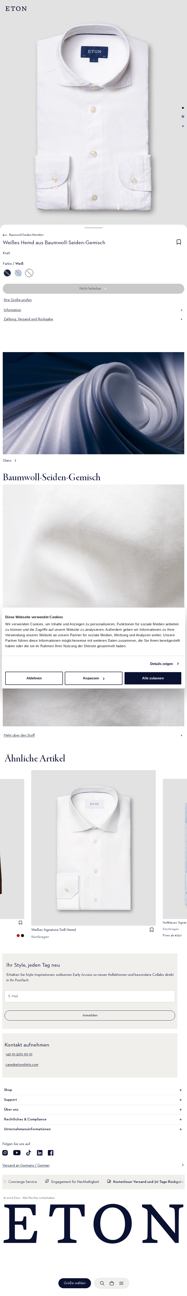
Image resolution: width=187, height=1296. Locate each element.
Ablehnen (34, 678)
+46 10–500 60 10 (18, 1054)
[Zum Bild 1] (183, 108)
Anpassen (91, 678)
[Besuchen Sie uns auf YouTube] (17, 1152)
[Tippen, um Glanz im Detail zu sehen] (93, 409)
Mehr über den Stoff (19, 735)
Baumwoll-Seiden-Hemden (26, 234)
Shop (8, 1090)
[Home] (93, 1224)
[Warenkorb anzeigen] (112, 1283)
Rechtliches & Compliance (25, 1119)
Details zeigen (161, 664)
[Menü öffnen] (121, 1283)
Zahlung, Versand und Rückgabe (28, 319)
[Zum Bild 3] (183, 126)
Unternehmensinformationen (27, 1129)
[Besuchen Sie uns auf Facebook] (50, 1153)
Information (12, 310)
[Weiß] (29, 273)
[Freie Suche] (102, 1283)
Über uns (11, 1110)
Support (10, 1100)
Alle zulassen (153, 678)
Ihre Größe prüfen (18, 300)
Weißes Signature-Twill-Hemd (53, 930)
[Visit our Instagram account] (5, 1153)
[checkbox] (179, 243)
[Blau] (7, 273)
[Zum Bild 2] (183, 116)
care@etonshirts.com (21, 1065)
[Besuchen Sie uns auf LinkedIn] (39, 1153)
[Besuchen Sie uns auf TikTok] (28, 1153)
